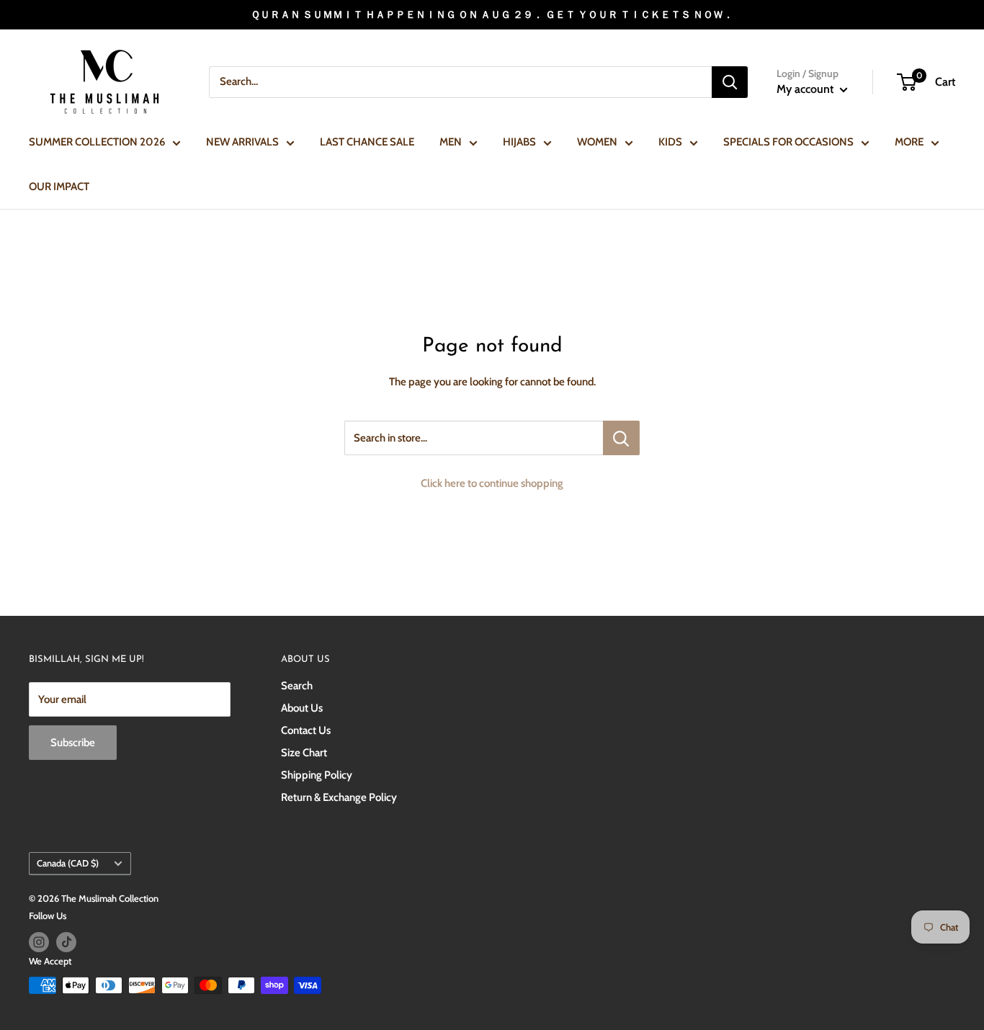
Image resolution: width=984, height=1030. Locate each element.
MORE (909, 141)
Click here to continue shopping (492, 483)
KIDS (670, 141)
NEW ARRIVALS (242, 141)
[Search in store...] (621, 438)
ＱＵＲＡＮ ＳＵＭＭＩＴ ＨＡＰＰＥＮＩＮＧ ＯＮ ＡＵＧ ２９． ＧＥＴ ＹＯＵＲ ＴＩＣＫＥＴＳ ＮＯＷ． (492, 14)
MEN (450, 141)
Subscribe (72, 742)
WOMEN (597, 141)
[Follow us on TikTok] (66, 942)
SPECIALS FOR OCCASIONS (788, 141)
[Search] (730, 82)
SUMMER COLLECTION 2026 (97, 141)
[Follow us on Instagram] (39, 942)
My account (806, 89)
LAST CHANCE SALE (367, 141)
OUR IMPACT (59, 186)
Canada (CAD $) (68, 863)
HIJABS (519, 141)
